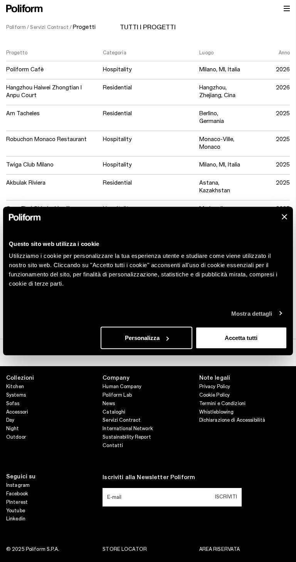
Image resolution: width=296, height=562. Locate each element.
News (108, 403)
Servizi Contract (122, 420)
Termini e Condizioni (222, 403)
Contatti (113, 445)
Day (10, 420)
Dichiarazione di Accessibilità (232, 420)
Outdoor (16, 437)
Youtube (15, 510)
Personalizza (142, 338)
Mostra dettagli (251, 313)
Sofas (13, 403)
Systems (16, 395)
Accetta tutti (241, 338)
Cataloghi (114, 412)
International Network (128, 428)
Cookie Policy (214, 395)
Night (12, 428)
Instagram (18, 485)
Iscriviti (226, 497)
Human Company (122, 386)
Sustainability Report (127, 437)
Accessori (17, 412)
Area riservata (219, 549)
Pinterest (17, 502)
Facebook (17, 493)
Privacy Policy (214, 386)
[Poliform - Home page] (24, 8)
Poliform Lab (117, 395)
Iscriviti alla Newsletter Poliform (149, 477)
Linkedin (15, 519)
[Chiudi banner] (284, 217)
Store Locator (125, 549)
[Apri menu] (287, 8)
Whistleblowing (216, 412)
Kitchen (15, 386)
